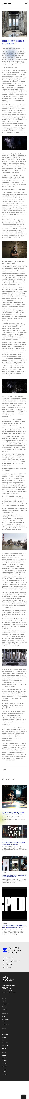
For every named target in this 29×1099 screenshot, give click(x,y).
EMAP (3, 1022)
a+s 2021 (4, 1069)
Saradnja (5, 1013)
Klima (3, 1040)
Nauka (4, 1028)
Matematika (5, 1042)
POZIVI (3, 1001)
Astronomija (5, 1034)
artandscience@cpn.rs (10, 992)
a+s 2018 (4, 1060)
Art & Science (5, 1019)
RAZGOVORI (5, 1004)
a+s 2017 (4, 1058)
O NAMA (4, 1006)
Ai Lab (3, 1016)
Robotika (4, 1048)
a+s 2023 (4, 1009)
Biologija (4, 1037)
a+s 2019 (4, 1063)
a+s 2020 (4, 1066)
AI (2, 1031)
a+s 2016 (4, 1055)
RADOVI (4, 998)
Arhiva (4, 1052)
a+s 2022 (4, 1071)
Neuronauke (5, 1045)
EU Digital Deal (5, 1024)
